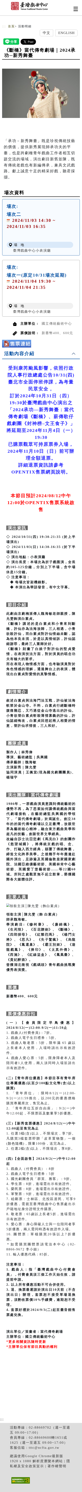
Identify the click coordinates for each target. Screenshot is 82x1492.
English (66, 33)
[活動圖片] (41, 93)
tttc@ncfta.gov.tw (44, 1447)
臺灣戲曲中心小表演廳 (32, 250)
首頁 (11, 26)
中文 (46, 33)
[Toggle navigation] (75, 9)
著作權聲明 (57, 1466)
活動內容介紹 (19, 353)
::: (4, 26)
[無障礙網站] (20, 1483)
